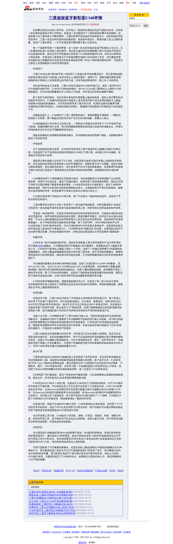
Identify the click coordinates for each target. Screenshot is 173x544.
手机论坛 (46, 470)
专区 (41, 246)
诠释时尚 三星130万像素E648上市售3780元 (51, 507)
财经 (57, 3)
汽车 (70, 3)
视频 (51, 3)
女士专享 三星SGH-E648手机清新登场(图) (51, 501)
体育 (38, 3)
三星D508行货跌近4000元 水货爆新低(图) (50, 492)
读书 (96, 3)
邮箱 (121, 3)
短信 (115, 3)
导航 (134, 3)
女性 (89, 3)
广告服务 (67, 532)
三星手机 (34, 482)
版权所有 (83, 542)
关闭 (120, 470)
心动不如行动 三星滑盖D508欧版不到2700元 (52, 510)
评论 (36, 470)
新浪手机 (73, 9)
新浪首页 (52, 9)
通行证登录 (145, 3)
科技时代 (63, 9)
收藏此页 (59, 470)
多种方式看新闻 (85, 470)
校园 (102, 3)
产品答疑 (126, 532)
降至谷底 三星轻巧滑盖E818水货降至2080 (51, 495)
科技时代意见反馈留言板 (65, 526)
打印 (112, 470)
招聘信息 (85, 532)
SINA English (106, 532)
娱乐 (44, 3)
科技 (64, 3)
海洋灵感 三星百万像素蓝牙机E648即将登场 (52, 513)
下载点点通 (101, 470)
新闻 (32, 3)
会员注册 (117, 532)
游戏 (83, 3)
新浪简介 (47, 532)
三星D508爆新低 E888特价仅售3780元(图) (50, 498)
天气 (109, 3)
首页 (25, 3)
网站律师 (95, 532)
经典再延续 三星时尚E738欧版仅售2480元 (51, 504)
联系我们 (76, 532)
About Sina (56, 532)
